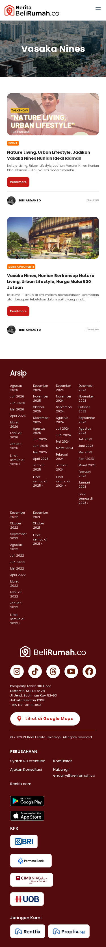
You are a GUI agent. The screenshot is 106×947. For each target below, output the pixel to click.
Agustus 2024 (62, 420)
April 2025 (41, 459)
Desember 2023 (86, 388)
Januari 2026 (15, 446)
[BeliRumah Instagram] (17, 671)
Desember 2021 (40, 515)
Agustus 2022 (16, 547)
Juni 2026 (17, 403)
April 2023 (86, 459)
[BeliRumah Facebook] (89, 671)
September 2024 (64, 409)
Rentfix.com (20, 783)
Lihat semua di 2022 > (17, 619)
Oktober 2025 (38, 409)
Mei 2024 (63, 442)
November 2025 (40, 398)
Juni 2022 (17, 562)
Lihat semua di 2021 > (40, 539)
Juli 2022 (17, 555)
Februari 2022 (16, 594)
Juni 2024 (63, 435)
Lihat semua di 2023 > (86, 498)
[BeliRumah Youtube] (71, 671)
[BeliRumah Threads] (53, 671)
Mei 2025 (40, 452)
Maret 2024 (64, 448)
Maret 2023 (87, 465)
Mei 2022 (17, 568)
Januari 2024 (61, 467)
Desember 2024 (63, 388)
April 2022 (18, 575)
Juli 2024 (63, 429)
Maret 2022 (14, 583)
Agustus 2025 (39, 431)
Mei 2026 (17, 409)
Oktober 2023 (84, 409)
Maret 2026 (14, 424)
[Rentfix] (27, 931)
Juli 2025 (40, 439)
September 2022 (18, 536)
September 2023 (87, 420)
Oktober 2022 (15, 525)
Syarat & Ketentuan (28, 761)
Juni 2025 (40, 446)
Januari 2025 (38, 467)
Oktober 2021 (38, 525)
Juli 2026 (17, 396)
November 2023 (86, 398)
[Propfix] (69, 931)
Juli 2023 (85, 439)
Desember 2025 (40, 388)
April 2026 (18, 416)
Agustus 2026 (16, 388)
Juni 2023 (86, 446)
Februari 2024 (62, 456)
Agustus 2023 (85, 431)
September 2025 (41, 420)
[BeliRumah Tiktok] (35, 671)
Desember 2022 (17, 515)
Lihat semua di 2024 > (63, 481)
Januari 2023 (84, 484)
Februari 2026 (16, 435)
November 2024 (63, 398)
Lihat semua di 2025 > (40, 481)
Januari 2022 (15, 605)
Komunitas (63, 761)
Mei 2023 (85, 452)
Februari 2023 (85, 474)
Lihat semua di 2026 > (17, 460)
